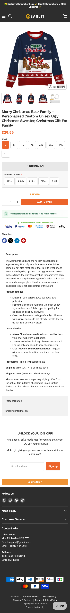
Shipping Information (16, 411)
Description (12, 254)
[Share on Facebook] (4, 240)
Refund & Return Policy (46, 600)
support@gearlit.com (19, 542)
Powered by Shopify (35, 607)
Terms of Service (31, 596)
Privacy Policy (49, 596)
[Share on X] (10, 240)
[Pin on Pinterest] (23, 240)
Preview (35, 194)
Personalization (13, 401)
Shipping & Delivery (22, 600)
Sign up (53, 466)
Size (4, 138)
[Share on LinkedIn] (17, 240)
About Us (14, 596)
